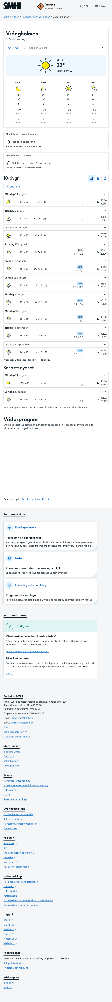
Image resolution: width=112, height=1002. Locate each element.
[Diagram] (105, 178)
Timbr (22, 934)
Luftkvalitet (10, 790)
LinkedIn (40, 499)
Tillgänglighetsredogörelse (18, 814)
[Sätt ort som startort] (16, 47)
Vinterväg (24, 938)
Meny (102, 6)
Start (6, 16)
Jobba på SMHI (12, 751)
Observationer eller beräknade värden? (27, 651)
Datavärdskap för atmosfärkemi (21, 905)
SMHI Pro (24, 929)
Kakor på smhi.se (13, 819)
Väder (15, 16)
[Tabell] (91, 178)
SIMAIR (7, 794)
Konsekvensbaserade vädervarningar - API (33, 568)
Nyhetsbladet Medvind (16, 967)
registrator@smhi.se (22, 722)
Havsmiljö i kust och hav (17, 780)
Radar (9, 673)
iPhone (23, 982)
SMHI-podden (11, 765)
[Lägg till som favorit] (9, 47)
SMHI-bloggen (11, 761)
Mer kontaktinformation (17, 736)
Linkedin (24, 857)
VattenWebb (10, 895)
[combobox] (63, 47)
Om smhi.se (10, 828)
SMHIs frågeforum (29, 731)
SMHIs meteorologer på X (33, 852)
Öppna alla (13, 186)
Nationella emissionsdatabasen (21, 881)
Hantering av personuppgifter (20, 823)
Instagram (25, 862)
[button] (84, 6)
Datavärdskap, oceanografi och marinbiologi (28, 900)
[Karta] (98, 178)
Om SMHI (9, 756)
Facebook (27, 499)
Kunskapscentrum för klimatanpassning (26, 785)
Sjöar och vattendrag (15, 799)
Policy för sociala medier (17, 866)
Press (7, 727)
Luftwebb (24, 886)
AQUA (22, 920)
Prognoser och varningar (36, 16)
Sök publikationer (13, 963)
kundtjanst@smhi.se (22, 718)
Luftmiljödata (11, 891)
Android (24, 987)
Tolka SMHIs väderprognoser (24, 538)
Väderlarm (25, 943)
